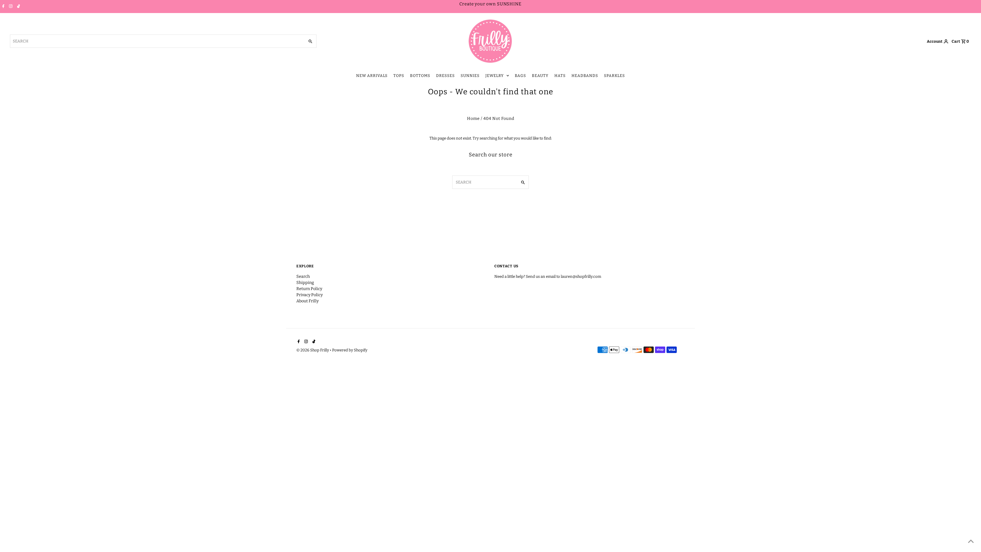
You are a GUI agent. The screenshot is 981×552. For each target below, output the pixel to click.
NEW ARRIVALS (372, 75)
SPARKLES (614, 75)
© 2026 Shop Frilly (313, 350)
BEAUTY (540, 75)
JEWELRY (494, 75)
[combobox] (157, 41)
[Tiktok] (18, 7)
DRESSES (445, 75)
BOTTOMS (420, 75)
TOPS (398, 75)
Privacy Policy (309, 294)
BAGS (520, 75)
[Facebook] (2, 7)
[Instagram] (10, 7)
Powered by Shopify (349, 350)
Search (303, 276)
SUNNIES (470, 75)
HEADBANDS (584, 75)
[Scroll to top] (971, 542)
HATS (560, 75)
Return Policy (309, 288)
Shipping (305, 282)
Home (473, 118)
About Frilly (307, 300)
